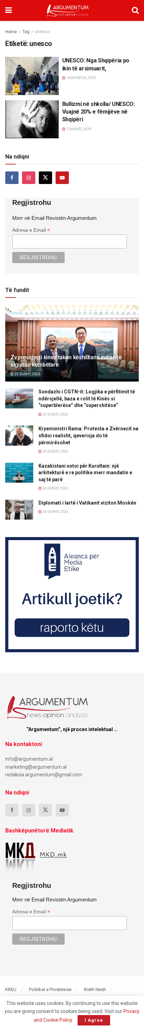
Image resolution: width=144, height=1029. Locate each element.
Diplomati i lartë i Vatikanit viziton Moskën (87, 503)
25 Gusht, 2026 (27, 374)
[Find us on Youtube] (62, 177)
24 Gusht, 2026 (55, 451)
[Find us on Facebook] (12, 177)
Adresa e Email (31, 230)
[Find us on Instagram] (28, 177)
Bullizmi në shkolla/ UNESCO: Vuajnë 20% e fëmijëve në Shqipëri (98, 112)
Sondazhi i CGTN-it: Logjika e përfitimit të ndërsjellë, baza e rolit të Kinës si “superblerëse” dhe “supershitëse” (86, 398)
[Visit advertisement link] (72, 594)
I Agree (94, 1020)
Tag (25, 31)
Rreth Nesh (95, 989)
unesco (42, 31)
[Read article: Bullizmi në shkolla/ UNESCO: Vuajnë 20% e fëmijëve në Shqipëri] (32, 119)
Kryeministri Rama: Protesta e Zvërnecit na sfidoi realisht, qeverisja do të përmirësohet (88, 435)
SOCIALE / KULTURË (26, 62)
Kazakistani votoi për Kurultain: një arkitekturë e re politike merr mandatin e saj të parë (85, 472)
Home (11, 31)
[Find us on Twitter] (45, 177)
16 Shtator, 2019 (80, 78)
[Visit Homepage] (67, 10)
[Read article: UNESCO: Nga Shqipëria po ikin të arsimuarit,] (32, 76)
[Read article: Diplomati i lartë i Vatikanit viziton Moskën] (19, 510)
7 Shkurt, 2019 (78, 129)
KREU (10, 989)
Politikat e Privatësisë (50, 989)
